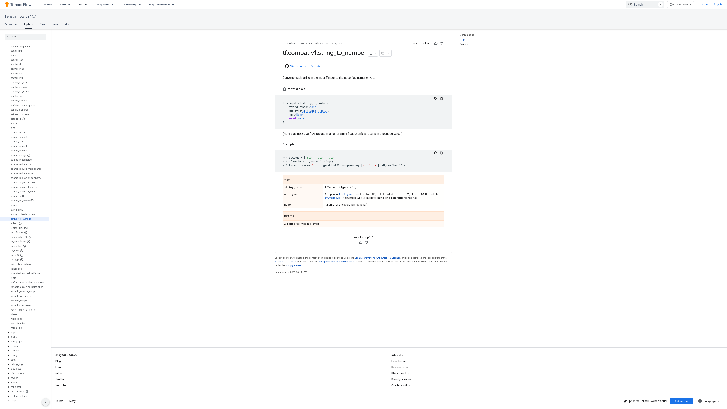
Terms (59, 401)
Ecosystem (102, 4)
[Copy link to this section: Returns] (297, 216)
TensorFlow (289, 43)
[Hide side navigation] (45, 402)
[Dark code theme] (435, 98)
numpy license (293, 265)
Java (55, 24)
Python (28, 24)
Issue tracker (399, 361)
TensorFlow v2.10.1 (21, 16)
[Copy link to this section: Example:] (299, 144)
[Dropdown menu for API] (86, 4)
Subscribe (681, 401)
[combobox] (645, 4)
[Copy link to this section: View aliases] (309, 89)
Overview (11, 24)
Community (129, 4)
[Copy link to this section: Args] (294, 179)
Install (48, 4)
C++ (42, 24)
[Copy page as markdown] (383, 53)
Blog (58, 361)
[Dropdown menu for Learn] (70, 4)
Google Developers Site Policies (336, 261)
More (68, 24)
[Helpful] (436, 43)
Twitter (59, 379)
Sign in (718, 4)
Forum (59, 367)
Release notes (399, 367)
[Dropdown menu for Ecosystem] (113, 4)
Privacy (71, 401)
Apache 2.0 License (285, 261)
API (80, 4)
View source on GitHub (305, 66)
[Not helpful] (441, 43)
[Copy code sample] (441, 98)
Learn (62, 4)
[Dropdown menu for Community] (141, 4)
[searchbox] (25, 37)
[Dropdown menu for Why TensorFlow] (174, 4)
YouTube (60, 385)
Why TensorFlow (159, 4)
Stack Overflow (400, 373)
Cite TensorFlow (400, 385)
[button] (24, 332)
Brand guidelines (401, 379)
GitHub (703, 4)
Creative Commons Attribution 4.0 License (377, 257)
